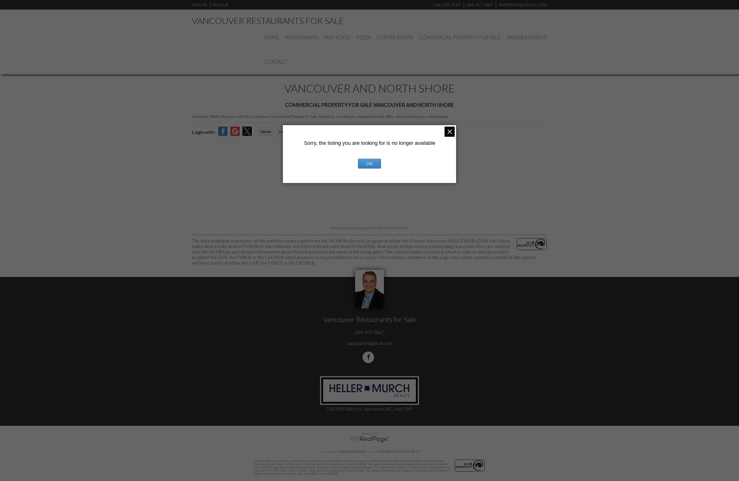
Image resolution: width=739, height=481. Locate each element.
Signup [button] (265, 131)
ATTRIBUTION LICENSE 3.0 (400, 451)
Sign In (199, 4)
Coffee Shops (395, 37)
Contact (275, 62)
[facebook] (369, 357)
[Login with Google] (235, 134)
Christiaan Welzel (352, 451)
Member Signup (526, 37)
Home (271, 37)
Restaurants (301, 37)
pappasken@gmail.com (369, 343)
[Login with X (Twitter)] (247, 134)
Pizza (364, 37)
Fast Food (337, 37)
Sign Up (220, 4)
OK (369, 163)
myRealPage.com (369, 439)
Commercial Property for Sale (460, 37)
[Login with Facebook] (222, 134)
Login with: (203, 132)
